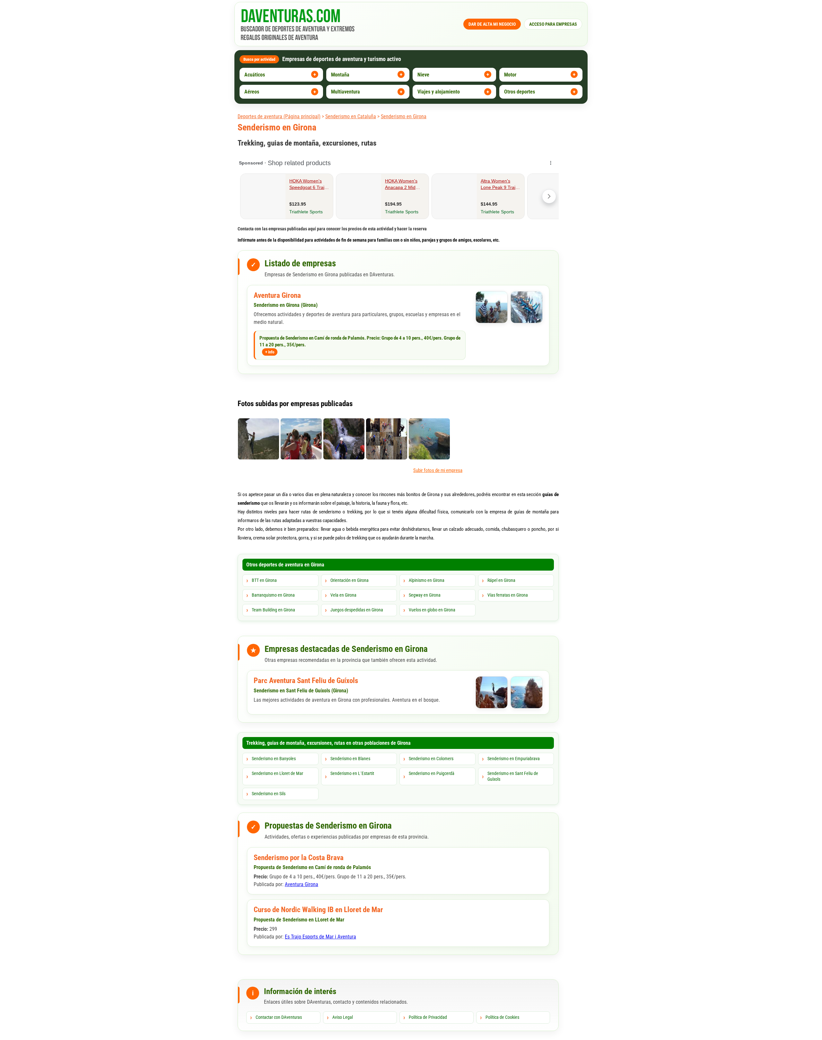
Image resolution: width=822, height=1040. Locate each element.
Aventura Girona (277, 295)
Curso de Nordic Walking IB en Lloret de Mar (318, 909)
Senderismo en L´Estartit (352, 773)
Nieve (423, 75)
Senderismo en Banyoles (274, 758)
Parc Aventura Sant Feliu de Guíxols (306, 680)
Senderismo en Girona (403, 116)
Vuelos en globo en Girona (432, 609)
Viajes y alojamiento (438, 92)
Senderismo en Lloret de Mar (277, 773)
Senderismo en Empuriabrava (513, 758)
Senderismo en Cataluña (350, 116)
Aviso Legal (342, 1017)
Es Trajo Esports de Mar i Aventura (320, 937)
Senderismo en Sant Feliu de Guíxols (512, 776)
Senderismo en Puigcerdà (431, 773)
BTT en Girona (264, 580)
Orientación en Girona (349, 580)
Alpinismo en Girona (426, 580)
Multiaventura (345, 92)
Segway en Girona (425, 595)
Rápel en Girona (501, 580)
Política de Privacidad (428, 1017)
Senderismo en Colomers (431, 758)
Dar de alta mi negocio (492, 24)
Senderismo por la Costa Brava (299, 857)
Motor (510, 75)
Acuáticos (254, 75)
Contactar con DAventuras (279, 1017)
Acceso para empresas (553, 24)
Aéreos (251, 92)
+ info (269, 352)
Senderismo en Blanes (350, 758)
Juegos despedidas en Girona (356, 609)
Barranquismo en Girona (273, 595)
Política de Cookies (502, 1017)
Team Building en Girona (273, 609)
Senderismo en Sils (268, 793)
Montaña (340, 75)
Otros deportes (519, 92)
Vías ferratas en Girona (507, 595)
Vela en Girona (343, 595)
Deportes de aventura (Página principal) (279, 116)
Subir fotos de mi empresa (437, 470)
